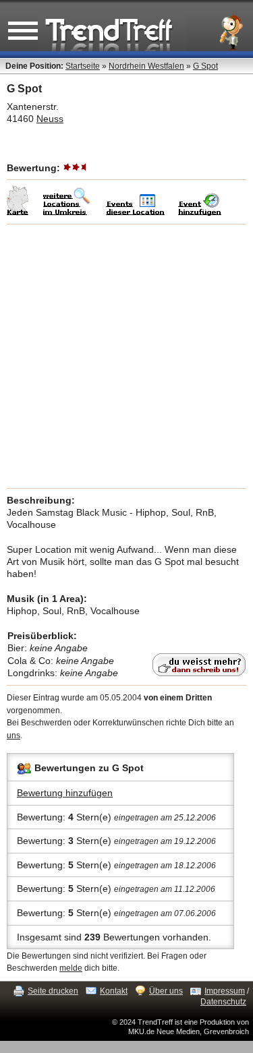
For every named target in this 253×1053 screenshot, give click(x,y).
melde (70, 968)
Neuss (49, 118)
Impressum (224, 991)
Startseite (82, 66)
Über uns (166, 991)
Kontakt (114, 991)
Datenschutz (223, 1001)
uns (13, 735)
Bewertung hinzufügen (65, 792)
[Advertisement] (126, 356)
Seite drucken (53, 991)
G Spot (205, 66)
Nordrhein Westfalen (146, 66)
